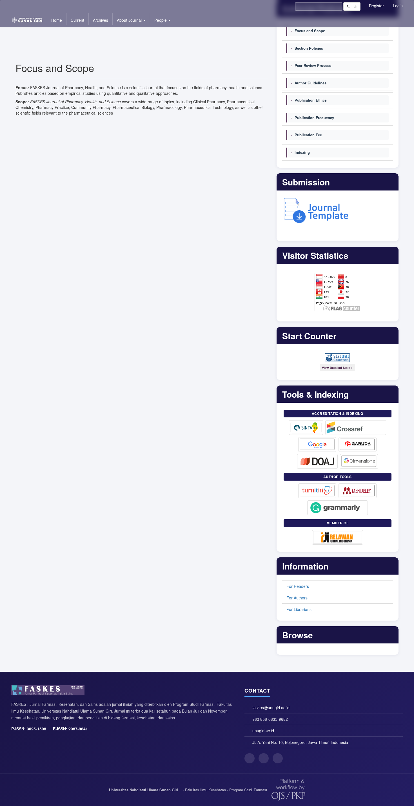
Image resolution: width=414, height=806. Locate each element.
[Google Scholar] (317, 444)
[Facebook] (249, 758)
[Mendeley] (358, 490)
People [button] (161, 20)
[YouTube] (278, 758)
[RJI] (337, 537)
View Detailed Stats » (337, 367)
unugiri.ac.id (263, 730)
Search (351, 6)
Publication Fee (306, 134)
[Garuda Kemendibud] (358, 444)
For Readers (297, 586)
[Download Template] (316, 209)
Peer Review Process (311, 65)
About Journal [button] (130, 20)
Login (398, 5)
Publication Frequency (312, 117)
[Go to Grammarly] (337, 507)
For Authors (297, 598)
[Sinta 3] (306, 427)
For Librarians (298, 609)
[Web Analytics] (337, 357)
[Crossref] (355, 427)
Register (376, 5)
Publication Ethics (309, 100)
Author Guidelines (308, 83)
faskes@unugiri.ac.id (271, 707)
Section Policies (307, 48)
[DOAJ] (317, 461)
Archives (100, 20)
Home (56, 20)
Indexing (300, 152)
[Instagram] (264, 758)
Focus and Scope (308, 30)
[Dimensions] (359, 461)
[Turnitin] (317, 490)
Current (77, 20)
